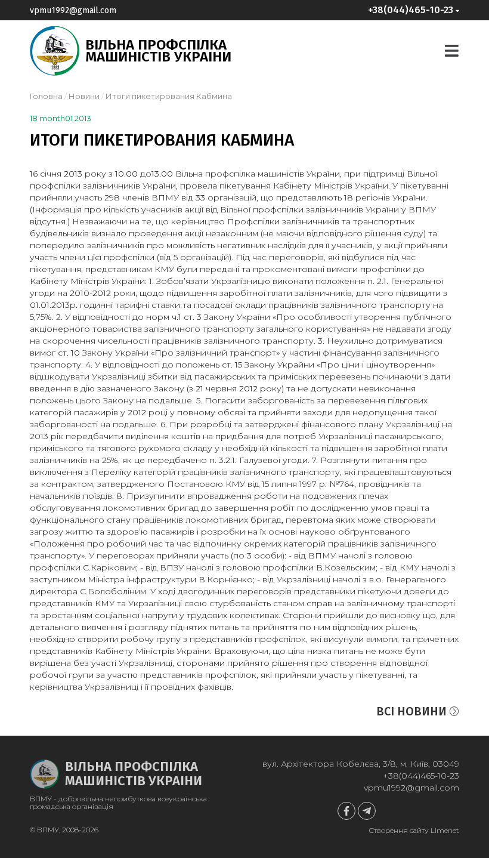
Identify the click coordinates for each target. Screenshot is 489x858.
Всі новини (413, 711)
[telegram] (367, 811)
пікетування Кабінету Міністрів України (303, 185)
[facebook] (346, 811)
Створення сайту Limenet (414, 830)
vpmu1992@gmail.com (73, 10)
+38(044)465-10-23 (421, 775)
